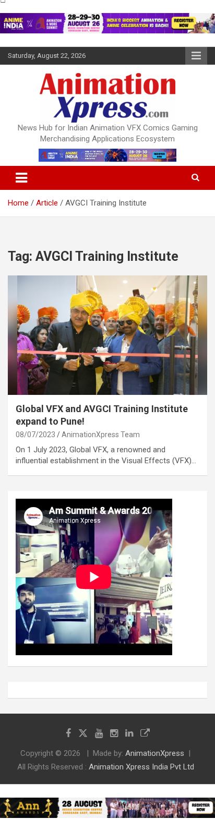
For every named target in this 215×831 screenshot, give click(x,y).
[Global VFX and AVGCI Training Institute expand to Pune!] (107, 335)
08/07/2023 (35, 434)
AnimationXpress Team (101, 434)
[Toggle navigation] (21, 178)
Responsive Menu (196, 56)
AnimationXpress (154, 753)
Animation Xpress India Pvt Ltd (141, 767)
